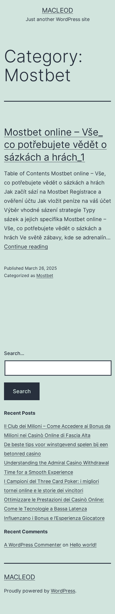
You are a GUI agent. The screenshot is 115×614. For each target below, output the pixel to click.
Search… (14, 353)
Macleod (57, 10)
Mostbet (44, 275)
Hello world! (83, 545)
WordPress (63, 591)
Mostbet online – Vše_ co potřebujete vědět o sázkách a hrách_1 (55, 144)
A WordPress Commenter (32, 545)
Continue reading (26, 246)
